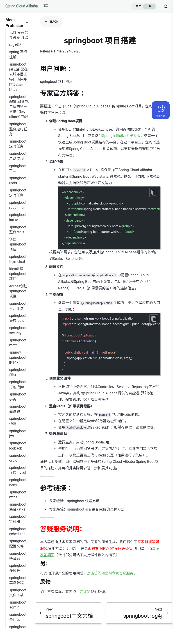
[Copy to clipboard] (153, 192)
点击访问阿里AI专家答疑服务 (110, 573)
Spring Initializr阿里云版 (121, 136)
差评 (83, 592)
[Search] (164, 6)
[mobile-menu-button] (45, 6)
